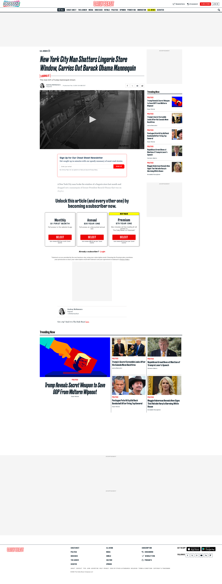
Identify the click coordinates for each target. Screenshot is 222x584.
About (73, 568)
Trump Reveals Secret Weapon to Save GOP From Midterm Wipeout (75, 388)
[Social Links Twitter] (192, 556)
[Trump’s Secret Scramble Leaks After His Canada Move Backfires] (177, 123)
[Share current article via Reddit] (142, 86)
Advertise (95, 568)
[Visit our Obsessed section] (19, 4)
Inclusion (134, 568)
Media (91, 10)
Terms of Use (84, 170)
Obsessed (99, 10)
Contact (79, 568)
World (108, 556)
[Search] (219, 10)
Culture (109, 560)
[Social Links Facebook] (187, 556)
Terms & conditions (145, 568)
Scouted (160, 10)
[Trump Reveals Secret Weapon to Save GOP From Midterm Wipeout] (177, 106)
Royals (107, 10)
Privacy (106, 568)
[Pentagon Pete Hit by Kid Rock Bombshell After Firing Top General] (177, 139)
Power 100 (131, 10)
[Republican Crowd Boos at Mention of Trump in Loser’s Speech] (177, 155)
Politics (114, 10)
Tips (84, 568)
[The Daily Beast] (104, 4)
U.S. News (151, 10)
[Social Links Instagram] (197, 556)
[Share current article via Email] (137, 86)
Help (101, 568)
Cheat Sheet (71, 10)
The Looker (82, 10)
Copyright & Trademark (161, 568)
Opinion (123, 10)
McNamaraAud (74, 314)
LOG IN (215, 4)
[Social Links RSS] (206, 556)
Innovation (141, 10)
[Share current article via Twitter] (132, 86)
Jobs (88, 568)
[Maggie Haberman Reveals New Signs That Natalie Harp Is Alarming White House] (177, 172)
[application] (92, 119)
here (87, 322)
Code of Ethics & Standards (120, 568)
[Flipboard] (210, 556)
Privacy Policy (94, 170)
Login (102, 252)
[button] (92, 119)
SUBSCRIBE (205, 4)
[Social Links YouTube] (201, 556)
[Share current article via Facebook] (127, 86)
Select (60, 237)
